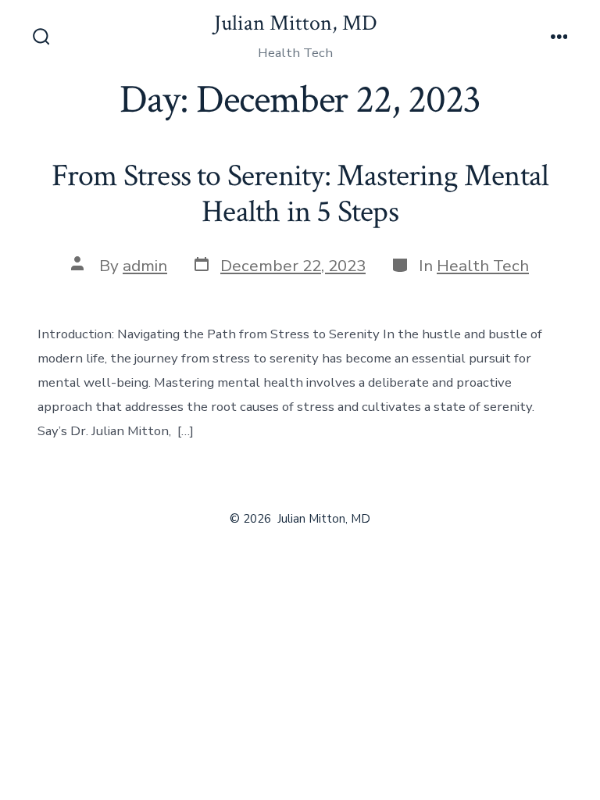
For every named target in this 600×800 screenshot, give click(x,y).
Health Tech (483, 266)
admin (145, 266)
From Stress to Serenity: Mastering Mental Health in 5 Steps (300, 193)
